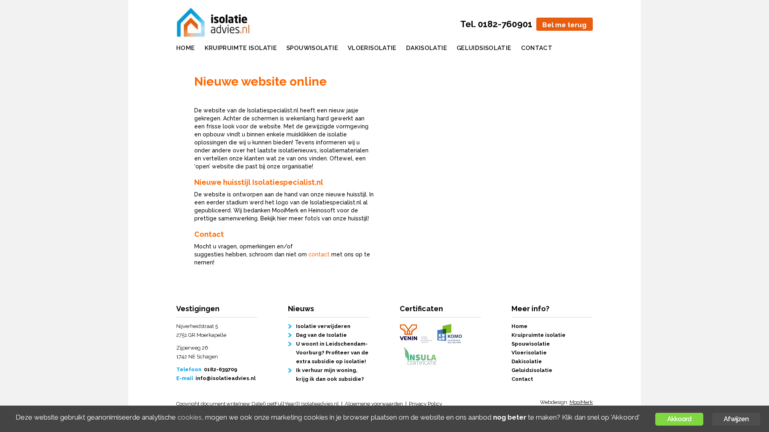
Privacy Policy (425, 404)
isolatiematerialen (344, 150)
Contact (537, 48)
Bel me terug (564, 25)
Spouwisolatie (312, 48)
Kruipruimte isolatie (241, 48)
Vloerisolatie (372, 48)
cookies (189, 417)
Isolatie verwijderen (323, 326)
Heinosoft (321, 210)
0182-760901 (505, 24)
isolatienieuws (297, 150)
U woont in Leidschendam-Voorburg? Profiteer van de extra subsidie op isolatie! (332, 352)
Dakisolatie (426, 48)
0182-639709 (220, 369)
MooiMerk (285, 210)
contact (319, 254)
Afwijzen (736, 419)
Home (185, 48)
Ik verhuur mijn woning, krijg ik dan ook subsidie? (330, 374)
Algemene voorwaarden (374, 404)
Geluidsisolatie (484, 48)
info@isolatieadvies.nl (225, 378)
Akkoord (679, 419)
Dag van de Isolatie (321, 335)
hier (282, 218)
